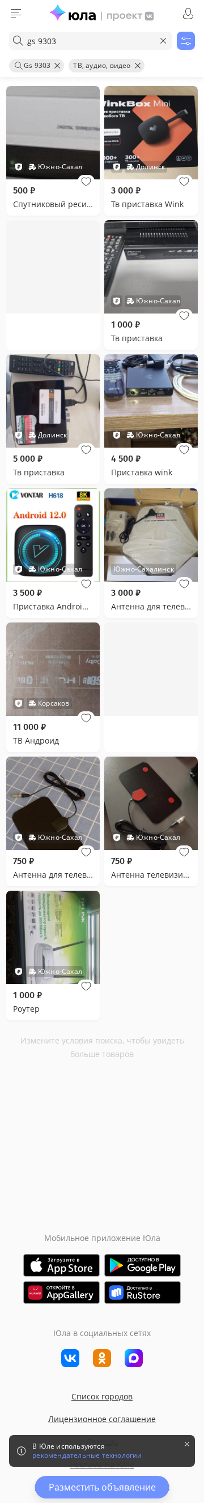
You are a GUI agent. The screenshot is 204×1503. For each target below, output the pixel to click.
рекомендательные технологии (87, 1455)
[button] (86, 181)
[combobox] (90, 41)
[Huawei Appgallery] (61, 1292)
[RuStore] (142, 1292)
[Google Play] (142, 1265)
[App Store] (61, 1265)
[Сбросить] (163, 41)
